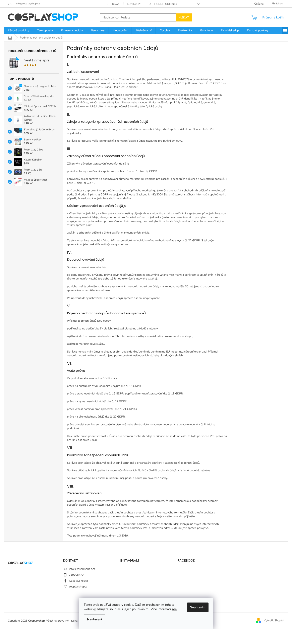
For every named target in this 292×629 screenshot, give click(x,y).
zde (174, 609)
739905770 (76, 575)
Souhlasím (198, 607)
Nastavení (94, 619)
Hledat (184, 17)
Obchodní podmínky (163, 4)
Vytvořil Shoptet (274, 620)
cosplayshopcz (78, 586)
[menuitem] (18, 30)
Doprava (113, 4)
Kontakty (134, 4)
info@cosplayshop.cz (82, 569)
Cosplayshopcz (78, 581)
